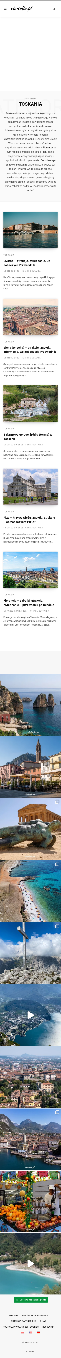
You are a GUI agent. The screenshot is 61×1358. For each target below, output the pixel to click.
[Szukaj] (52, 9)
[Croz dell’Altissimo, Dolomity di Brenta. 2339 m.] (30, 953)
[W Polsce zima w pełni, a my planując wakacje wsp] (30, 705)
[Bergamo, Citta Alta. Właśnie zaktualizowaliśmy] (30, 1077)
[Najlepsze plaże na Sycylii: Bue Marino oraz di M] (30, 891)
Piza (43, 151)
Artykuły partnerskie (23, 1321)
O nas (43, 1321)
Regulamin (48, 1327)
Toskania (8, 255)
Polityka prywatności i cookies (21, 1327)
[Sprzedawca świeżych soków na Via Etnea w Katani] (30, 1201)
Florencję (48, 147)
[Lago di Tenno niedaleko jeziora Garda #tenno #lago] (30, 1263)
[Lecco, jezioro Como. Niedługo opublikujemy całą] (30, 767)
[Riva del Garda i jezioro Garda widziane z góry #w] (30, 1015)
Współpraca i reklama (35, 1315)
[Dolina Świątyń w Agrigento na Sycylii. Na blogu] (30, 829)
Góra (31, 1351)
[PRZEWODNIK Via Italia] (22, 9)
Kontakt (13, 1315)
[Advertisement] (30, 58)
